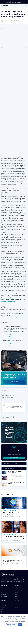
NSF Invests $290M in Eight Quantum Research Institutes (15, 472)
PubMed (10, 334)
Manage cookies (11, 624)
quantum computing (7, 397)
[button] (7, 417)
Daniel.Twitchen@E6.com (17, 311)
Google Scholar (11, 338)
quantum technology (7, 400)
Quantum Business (20, 20)
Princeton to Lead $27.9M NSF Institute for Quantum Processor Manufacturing (16, 477)
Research (14, 510)
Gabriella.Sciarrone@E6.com (14, 317)
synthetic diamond (20, 400)
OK (20, 624)
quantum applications (8, 395)
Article (9, 336)
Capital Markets (7, 510)
